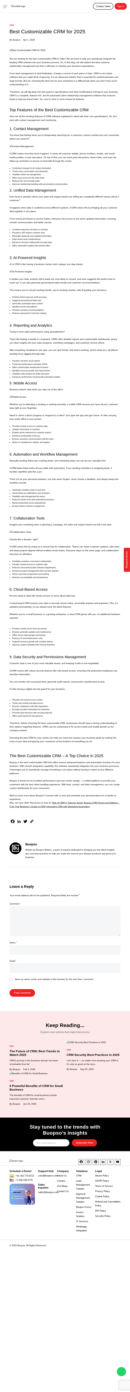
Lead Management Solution (83, 1184)
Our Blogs (62, 1186)
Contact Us (63, 1191)
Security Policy (103, 1216)
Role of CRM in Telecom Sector (67, 802)
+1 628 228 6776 (24, 1180)
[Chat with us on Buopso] (121, 1371)
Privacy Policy (102, 1191)
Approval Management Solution (83, 1198)
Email (13, 961)
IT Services (82, 1221)
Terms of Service (104, 1186)
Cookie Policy (102, 1196)
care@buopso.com (48, 1175)
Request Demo (126, 559)
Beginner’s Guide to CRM (33, 806)
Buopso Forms (83, 1207)
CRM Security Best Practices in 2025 (93, 1055)
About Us (62, 1175)
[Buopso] (18, 6)
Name (13, 942)
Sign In (120, 6)
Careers (61, 1180)
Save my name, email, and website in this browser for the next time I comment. (54, 979)
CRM (79, 1175)
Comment (15, 904)
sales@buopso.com (48, 1192)
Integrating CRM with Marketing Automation (68, 806)
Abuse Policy (102, 1175)
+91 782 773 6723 (24, 1175)
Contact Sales (103, 6)
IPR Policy (100, 1210)
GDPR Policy (102, 1180)
